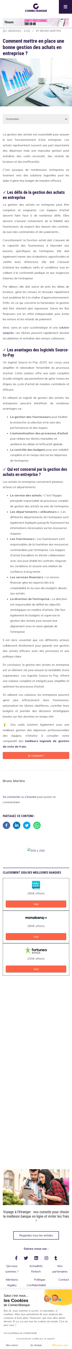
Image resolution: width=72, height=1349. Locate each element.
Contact (64, 1279)
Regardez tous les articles (36, 1235)
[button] (36, 7)
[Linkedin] (16, 825)
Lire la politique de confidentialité (20, 1333)
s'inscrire (30, 797)
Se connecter (11, 797)
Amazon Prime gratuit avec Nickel (36, 1212)
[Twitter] (26, 825)
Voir (36, 1187)
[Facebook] (6, 825)
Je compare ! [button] (36, 755)
